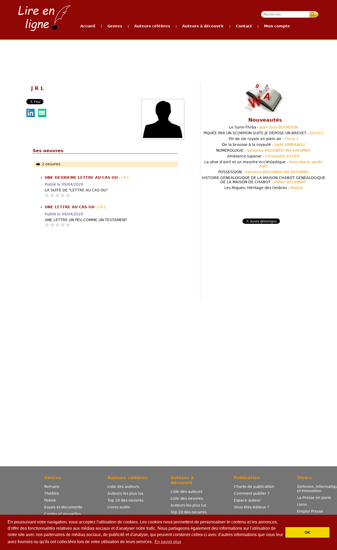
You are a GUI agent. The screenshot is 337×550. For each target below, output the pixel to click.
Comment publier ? (251, 493)
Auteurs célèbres (152, 26)
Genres (114, 26)
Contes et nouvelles (62, 514)
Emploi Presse (310, 511)
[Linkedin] (30, 116)
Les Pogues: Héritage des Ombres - (263, 188)
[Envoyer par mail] (42, 116)
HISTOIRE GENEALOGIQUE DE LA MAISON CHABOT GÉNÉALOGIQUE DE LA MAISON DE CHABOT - (263, 180)
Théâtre (51, 493)
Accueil (87, 26)
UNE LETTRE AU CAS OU (70, 207)
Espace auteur (247, 500)
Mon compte (277, 26)
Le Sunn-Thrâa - (263, 127)
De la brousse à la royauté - (263, 144)
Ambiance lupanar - (263, 156)
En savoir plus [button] (168, 541)
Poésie (50, 500)
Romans (51, 486)
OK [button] (307, 532)
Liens (302, 504)
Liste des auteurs (123, 486)
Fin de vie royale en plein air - (263, 139)
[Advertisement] (168, 60)
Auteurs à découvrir (203, 26)
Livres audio (118, 507)
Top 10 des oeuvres (125, 500)
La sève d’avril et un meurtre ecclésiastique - (263, 164)
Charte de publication (254, 486)
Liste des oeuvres (187, 498)
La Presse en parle (314, 498)
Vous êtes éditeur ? (251, 507)
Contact (244, 26)
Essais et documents (63, 507)
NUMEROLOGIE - (263, 150)
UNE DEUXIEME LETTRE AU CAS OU (82, 177)
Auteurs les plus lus (125, 493)
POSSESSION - (263, 172)
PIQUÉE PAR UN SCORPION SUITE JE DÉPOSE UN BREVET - (263, 133)
